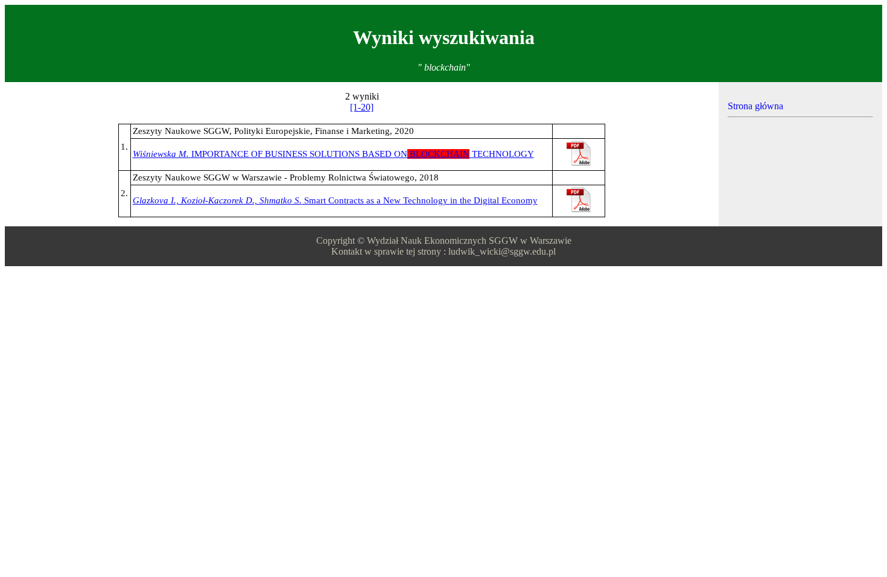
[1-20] (362, 107)
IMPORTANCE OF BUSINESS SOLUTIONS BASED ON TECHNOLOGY (333, 154)
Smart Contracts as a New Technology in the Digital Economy (335, 200)
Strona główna (755, 106)
